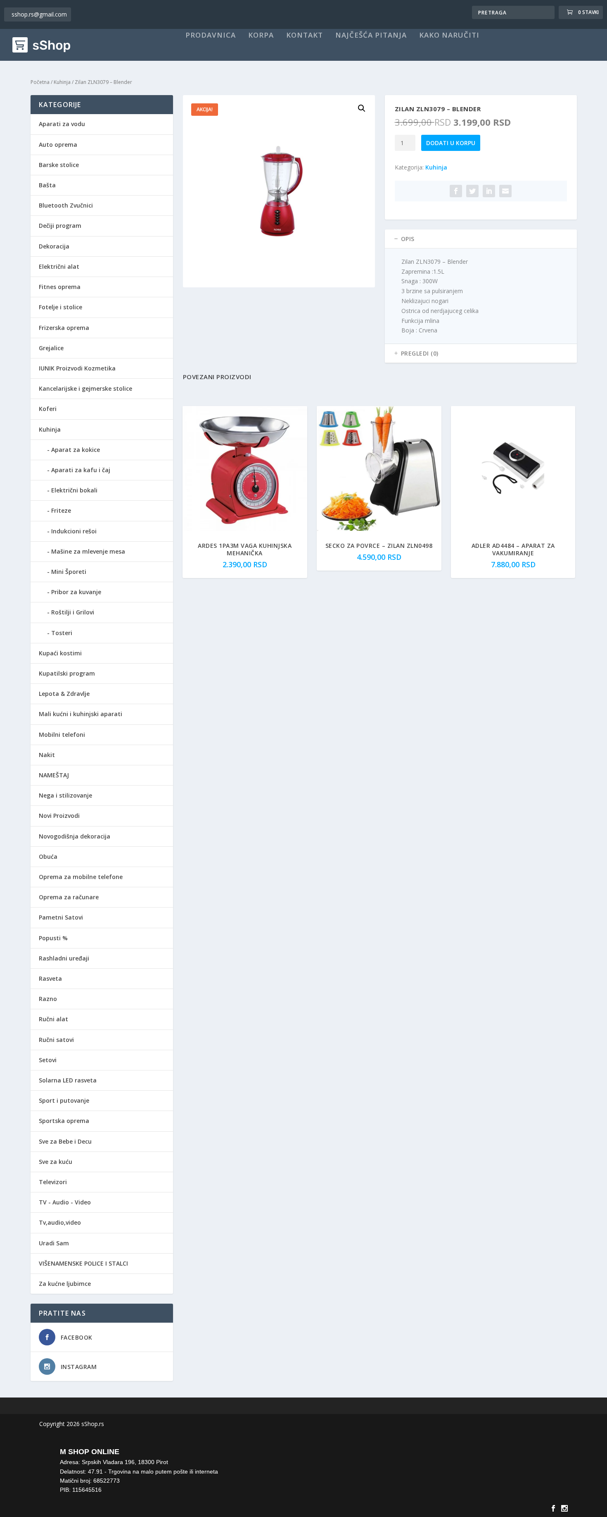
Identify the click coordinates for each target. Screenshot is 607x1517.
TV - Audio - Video (65, 1202)
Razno (48, 999)
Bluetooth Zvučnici (66, 205)
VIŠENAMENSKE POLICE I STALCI (83, 1263)
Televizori (53, 1182)
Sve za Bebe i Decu (65, 1141)
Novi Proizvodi (59, 815)
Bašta (47, 185)
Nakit (47, 755)
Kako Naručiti (449, 35)
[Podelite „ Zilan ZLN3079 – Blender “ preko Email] (505, 191)
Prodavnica (210, 35)
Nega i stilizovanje (65, 795)
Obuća (48, 856)
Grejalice (51, 348)
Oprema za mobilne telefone (81, 877)
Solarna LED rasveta (68, 1080)
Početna (40, 82)
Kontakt (304, 35)
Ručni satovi (56, 1040)
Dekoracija (54, 246)
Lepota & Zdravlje (64, 694)
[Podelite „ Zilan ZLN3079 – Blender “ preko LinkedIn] (489, 191)
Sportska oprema (64, 1121)
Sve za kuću (55, 1162)
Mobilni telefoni (62, 734)
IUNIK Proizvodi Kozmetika (77, 368)
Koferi (48, 409)
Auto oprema (58, 144)
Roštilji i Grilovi (72, 612)
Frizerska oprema (64, 328)
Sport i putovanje (64, 1100)
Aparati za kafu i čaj (80, 470)
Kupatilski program (67, 673)
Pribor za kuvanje (76, 592)
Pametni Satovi (61, 917)
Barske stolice (59, 165)
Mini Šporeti (68, 572)
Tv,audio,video (60, 1222)
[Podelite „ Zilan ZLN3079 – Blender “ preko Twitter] (472, 191)
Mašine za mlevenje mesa (88, 551)
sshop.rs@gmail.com (39, 14)
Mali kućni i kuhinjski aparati (80, 714)
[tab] (481, 238)
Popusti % (53, 938)
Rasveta (50, 978)
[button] (361, 108)
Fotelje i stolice (60, 307)
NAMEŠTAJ (54, 775)
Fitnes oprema (60, 287)
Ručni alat (53, 1019)
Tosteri (61, 633)
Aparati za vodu (62, 124)
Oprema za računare (69, 897)
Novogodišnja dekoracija (74, 836)
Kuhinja (62, 82)
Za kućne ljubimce (65, 1284)
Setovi (48, 1060)
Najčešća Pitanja (371, 35)
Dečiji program (60, 225)
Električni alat (59, 266)
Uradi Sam (54, 1243)
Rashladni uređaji (64, 958)
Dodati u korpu (450, 143)
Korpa (261, 35)
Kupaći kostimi (60, 653)
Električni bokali (74, 490)
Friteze (61, 510)
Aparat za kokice (75, 450)
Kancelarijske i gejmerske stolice (85, 388)
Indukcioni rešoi (74, 531)
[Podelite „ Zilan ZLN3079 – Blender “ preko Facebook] (456, 191)
